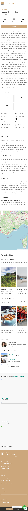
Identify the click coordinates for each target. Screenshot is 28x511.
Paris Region (12, 359)
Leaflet (19, 249)
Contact (14, 26)
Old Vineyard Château (13, 366)
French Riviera (12, 365)
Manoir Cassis (4, 399)
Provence (11, 354)
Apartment (4, 9)
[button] (14, 229)
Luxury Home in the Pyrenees (15, 356)
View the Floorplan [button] (5, 132)
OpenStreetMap (25, 249)
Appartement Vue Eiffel (14, 361)
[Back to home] (7, 3)
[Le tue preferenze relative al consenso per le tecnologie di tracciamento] (25, 508)
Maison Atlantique (5, 423)
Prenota (9, 509)
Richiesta (18, 509)
